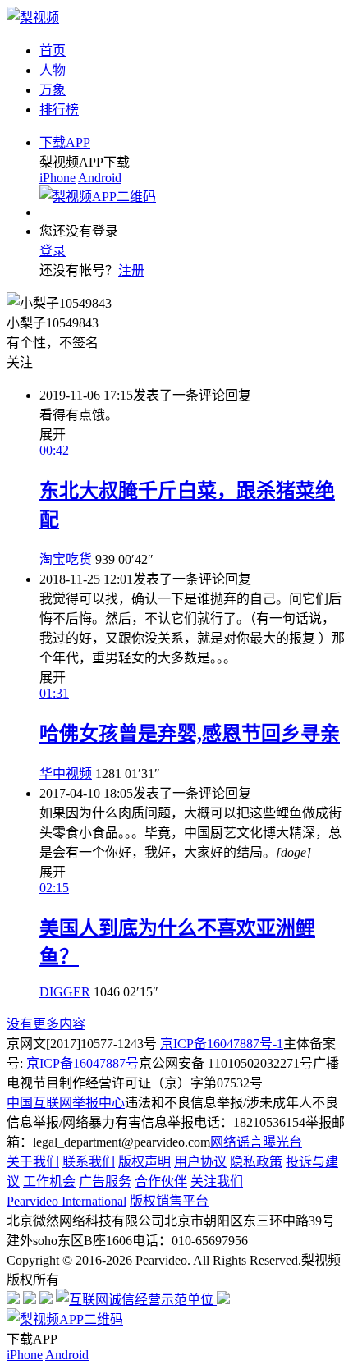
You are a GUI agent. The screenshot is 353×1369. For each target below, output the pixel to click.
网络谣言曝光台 (256, 1142)
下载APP (64, 142)
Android (99, 178)
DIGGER (64, 992)
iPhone (57, 178)
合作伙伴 (161, 1181)
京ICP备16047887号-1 (221, 1044)
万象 (52, 90)
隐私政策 (256, 1162)
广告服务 (105, 1181)
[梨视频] (33, 18)
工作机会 (49, 1181)
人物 (52, 70)
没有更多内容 (46, 1024)
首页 (52, 50)
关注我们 (216, 1181)
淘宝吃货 (65, 559)
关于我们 (33, 1162)
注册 (131, 270)
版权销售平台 (169, 1201)
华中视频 (65, 774)
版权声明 (144, 1162)
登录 (52, 251)
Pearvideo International (66, 1201)
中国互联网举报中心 (66, 1103)
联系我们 (88, 1162)
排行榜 (59, 110)
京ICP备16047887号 (82, 1063)
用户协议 (200, 1162)
